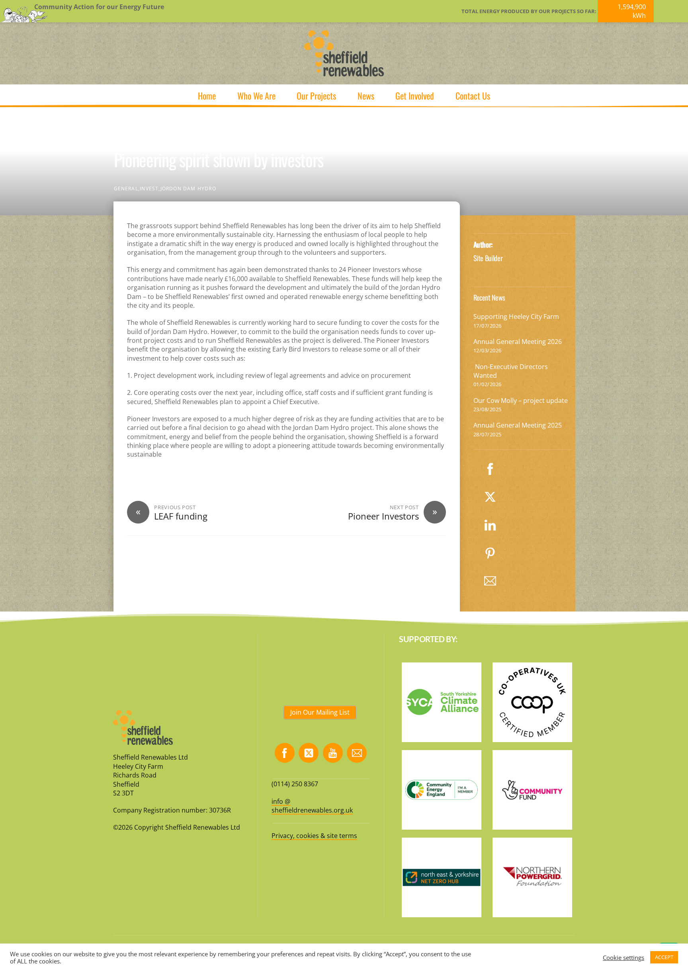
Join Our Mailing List (320, 712)
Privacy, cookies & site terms (314, 835)
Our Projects (316, 95)
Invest (149, 188)
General (126, 188)
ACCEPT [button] (664, 957)
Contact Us (472, 95)
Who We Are (256, 95)
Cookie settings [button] (623, 957)
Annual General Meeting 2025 (517, 425)
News (366, 95)
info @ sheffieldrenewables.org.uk (312, 806)
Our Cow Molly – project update (520, 400)
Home (207, 95)
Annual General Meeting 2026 (517, 341)
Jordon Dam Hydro (188, 188)
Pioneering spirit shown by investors (218, 159)
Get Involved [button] (414, 95)
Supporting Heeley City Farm (516, 316)
